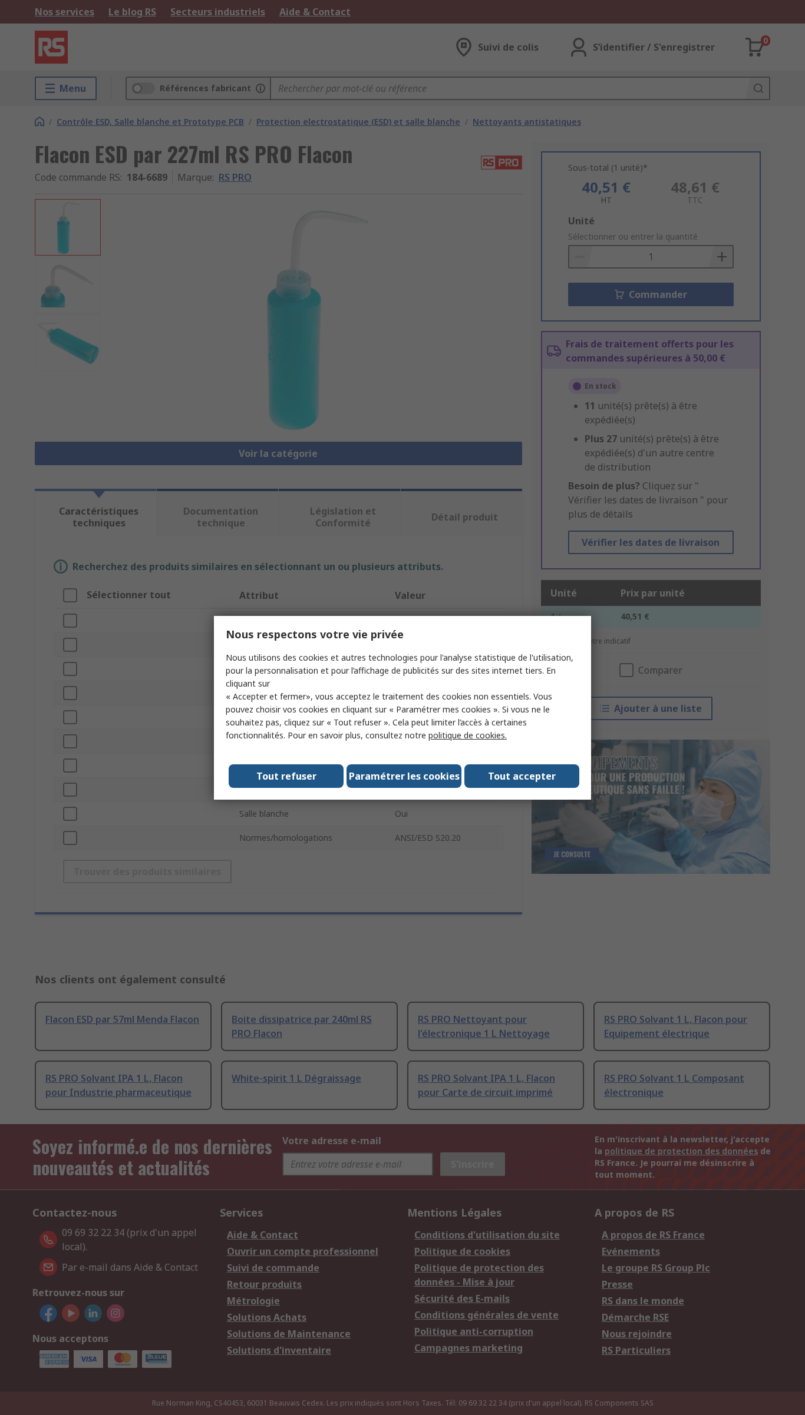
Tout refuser (286, 776)
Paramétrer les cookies (404, 776)
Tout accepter (522, 776)
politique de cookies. (467, 735)
